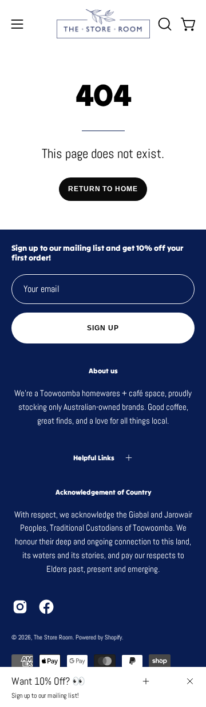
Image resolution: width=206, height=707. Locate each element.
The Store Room (53, 637)
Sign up (102, 328)
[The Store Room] (103, 24)
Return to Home (103, 189)
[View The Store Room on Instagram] (20, 606)
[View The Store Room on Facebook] (46, 606)
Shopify (113, 637)
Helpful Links (93, 457)
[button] (164, 24)
